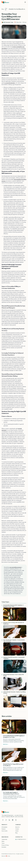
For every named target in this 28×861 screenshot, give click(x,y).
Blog (3, 9)
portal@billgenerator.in (21, 839)
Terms (3, 843)
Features (4, 829)
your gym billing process (15, 567)
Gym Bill (6, 9)
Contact (17, 829)
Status (3, 841)
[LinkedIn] (9, 820)
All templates (4, 827)
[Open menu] (25, 2)
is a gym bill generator (9, 83)
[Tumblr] (16, 820)
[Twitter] (6, 820)
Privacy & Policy (5, 845)
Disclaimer (4, 847)
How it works (4, 830)
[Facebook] (3, 820)
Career (16, 830)
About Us (17, 827)
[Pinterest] (12, 820)
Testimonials (4, 839)
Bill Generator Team (8, 22)
